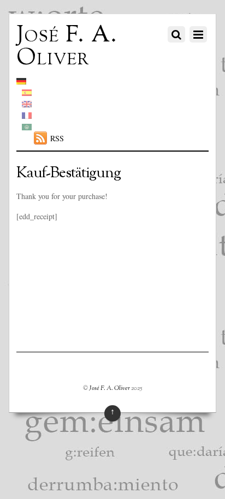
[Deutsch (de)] (21, 81)
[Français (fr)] (27, 115)
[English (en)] (27, 104)
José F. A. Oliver (109, 388)
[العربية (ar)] (27, 127)
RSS (57, 138)
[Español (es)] (27, 92)
